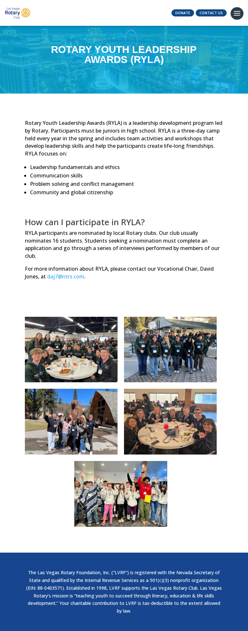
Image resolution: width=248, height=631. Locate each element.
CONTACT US (211, 12)
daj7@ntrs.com (65, 276)
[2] (120, 525)
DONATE (182, 12)
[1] (170, 453)
